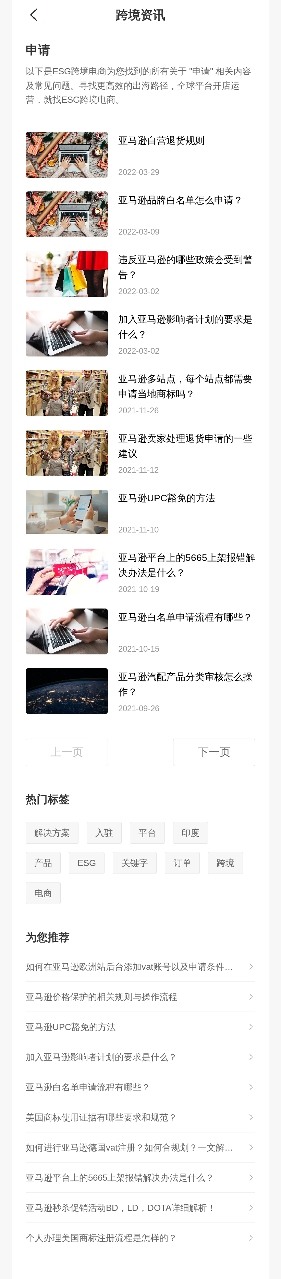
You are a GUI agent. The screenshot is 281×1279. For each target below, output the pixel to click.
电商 (43, 893)
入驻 (104, 833)
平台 (147, 833)
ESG (86, 863)
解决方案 (52, 833)
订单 (182, 863)
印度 (190, 833)
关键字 (134, 863)
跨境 (225, 863)
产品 (43, 863)
